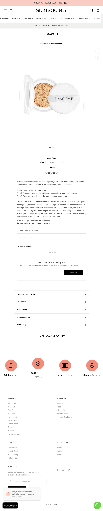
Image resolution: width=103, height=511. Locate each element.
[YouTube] (69, 469)
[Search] (11, 10)
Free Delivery (13, 455)
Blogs (59, 407)
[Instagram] (63, 469)
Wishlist (60, 455)
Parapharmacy (14, 434)
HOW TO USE (21, 302)
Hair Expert (12, 417)
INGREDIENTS (22, 309)
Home (42, 43)
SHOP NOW (63, 3)
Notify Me (73, 272)
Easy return (12, 448)
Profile (59, 448)
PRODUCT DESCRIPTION (26, 294)
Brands (11, 431)
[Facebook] (57, 469)
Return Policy (13, 458)
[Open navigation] (5, 10)
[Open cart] (98, 10)
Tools (10, 427)
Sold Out (51, 252)
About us (60, 403)
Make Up (11, 407)
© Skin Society (51, 504)
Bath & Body (13, 424)
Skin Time (60, 26)
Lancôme (51, 159)
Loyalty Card (13, 451)
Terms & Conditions (64, 417)
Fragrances (12, 414)
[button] (51, 173)
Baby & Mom (13, 420)
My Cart (60, 451)
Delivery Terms (62, 414)
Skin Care (12, 410)
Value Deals (12, 403)
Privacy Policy (62, 410)
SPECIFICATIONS (23, 317)
